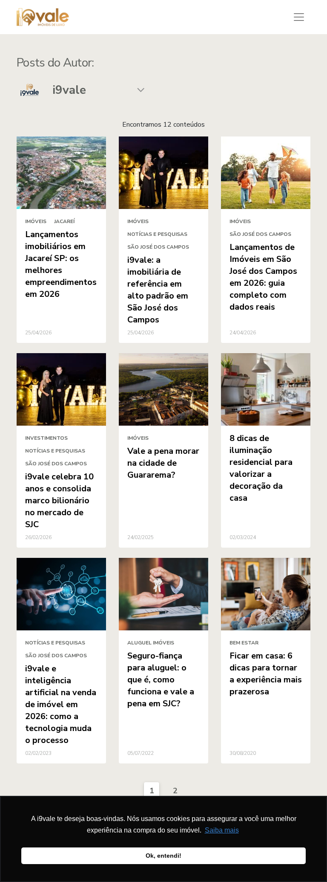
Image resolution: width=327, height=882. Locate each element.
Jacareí (64, 221)
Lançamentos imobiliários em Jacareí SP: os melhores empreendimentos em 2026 (61, 264)
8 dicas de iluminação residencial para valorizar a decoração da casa (261, 468)
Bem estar (243, 642)
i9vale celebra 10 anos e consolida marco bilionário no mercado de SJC (59, 500)
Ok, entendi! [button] (163, 855)
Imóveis (35, 221)
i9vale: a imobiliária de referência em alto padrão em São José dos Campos (157, 289)
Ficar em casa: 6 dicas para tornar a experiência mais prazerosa (265, 673)
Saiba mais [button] (222, 830)
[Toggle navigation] (298, 17)
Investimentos (46, 438)
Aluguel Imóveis (150, 642)
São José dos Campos (158, 247)
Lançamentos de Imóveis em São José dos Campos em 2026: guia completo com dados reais (263, 277)
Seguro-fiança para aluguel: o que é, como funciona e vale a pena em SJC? (160, 679)
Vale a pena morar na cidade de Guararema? (163, 463)
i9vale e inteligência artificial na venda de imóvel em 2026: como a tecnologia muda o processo (60, 704)
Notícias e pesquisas (157, 234)
